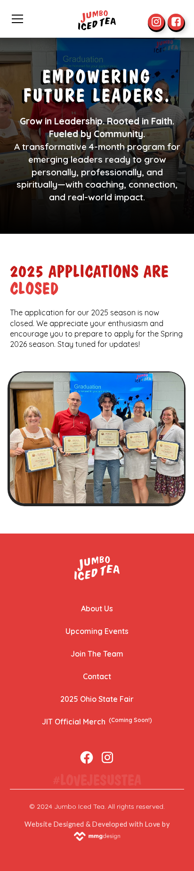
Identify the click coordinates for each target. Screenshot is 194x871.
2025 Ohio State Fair (97, 699)
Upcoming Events (97, 631)
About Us (97, 608)
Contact (97, 676)
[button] (42, 19)
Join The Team (97, 653)
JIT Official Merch (97, 721)
